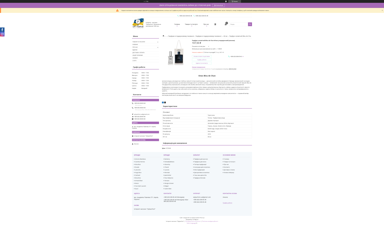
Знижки (135, 58)
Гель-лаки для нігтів (200, 175)
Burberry (167, 159)
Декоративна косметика (201, 172)
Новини (135, 44)
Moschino (138, 178)
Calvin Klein (168, 189)
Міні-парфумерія (199, 170)
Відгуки (134, 50)
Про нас (206, 24)
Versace (167, 180)
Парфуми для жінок (200, 162)
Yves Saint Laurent (140, 186)
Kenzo (137, 183)
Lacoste (167, 170)
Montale (167, 172)
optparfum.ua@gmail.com (142, 114)
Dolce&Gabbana (169, 162)
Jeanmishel (168, 175)
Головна (177, 24)
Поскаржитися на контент (193, 221)
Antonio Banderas (140, 159)
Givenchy (167, 164)
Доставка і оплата (138, 52)
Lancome (137, 170)
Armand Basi (138, 180)
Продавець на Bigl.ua (192, 219)
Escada (137, 167)
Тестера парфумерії (200, 164)
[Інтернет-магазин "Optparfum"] (138, 24)
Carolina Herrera (140, 162)
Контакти (227, 167)
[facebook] (163, 103)
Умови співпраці (229, 172)
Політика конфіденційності (210, 221)
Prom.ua (202, 218)
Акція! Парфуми (137, 55)
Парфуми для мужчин (201, 159)
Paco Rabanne (169, 178)
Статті (134, 61)
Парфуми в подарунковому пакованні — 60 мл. (212, 36)
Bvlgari (167, 186)
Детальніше (218, 5)
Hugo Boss (138, 172)
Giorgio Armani (169, 183)
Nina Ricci (138, 164)
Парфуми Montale (199, 178)
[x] (165, 103)
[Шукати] (250, 24)
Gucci (136, 189)
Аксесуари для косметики (202, 167)
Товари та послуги (191, 24)
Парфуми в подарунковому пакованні (181, 36)
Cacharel (137, 175)
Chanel (167, 167)
